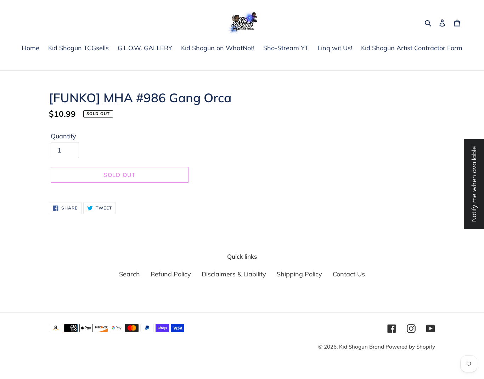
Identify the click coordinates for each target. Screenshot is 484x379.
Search (129, 274)
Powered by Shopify (410, 346)
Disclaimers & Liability (234, 274)
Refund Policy (171, 274)
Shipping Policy (299, 274)
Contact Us (349, 274)
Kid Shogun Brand (362, 346)
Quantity (63, 136)
